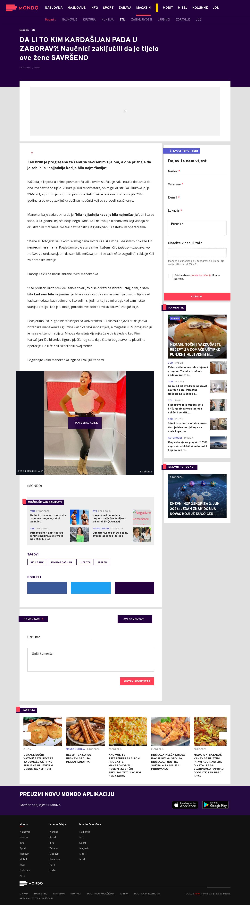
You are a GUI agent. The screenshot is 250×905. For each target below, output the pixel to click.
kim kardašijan (61, 562)
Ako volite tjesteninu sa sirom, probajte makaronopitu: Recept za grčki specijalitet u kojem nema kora (125, 765)
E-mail (174, 197)
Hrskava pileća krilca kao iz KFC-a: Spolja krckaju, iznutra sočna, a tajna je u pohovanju (168, 762)
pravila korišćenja (201, 275)
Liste (52, 870)
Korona (24, 837)
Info (22, 843)
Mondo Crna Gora (90, 824)
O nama (24, 893)
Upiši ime (33, 637)
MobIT (23, 859)
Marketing (40, 893)
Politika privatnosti (147, 893)
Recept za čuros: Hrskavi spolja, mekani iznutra (79, 758)
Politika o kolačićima (100, 893)
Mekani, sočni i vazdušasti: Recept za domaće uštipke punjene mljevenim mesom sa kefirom (38, 762)
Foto (22, 875)
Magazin (24, 30)
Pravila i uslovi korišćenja (36, 898)
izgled (102, 562)
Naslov (174, 171)
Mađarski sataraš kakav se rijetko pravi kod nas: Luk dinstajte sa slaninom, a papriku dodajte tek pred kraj (209, 765)
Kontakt (76, 893)
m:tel (197, 893)
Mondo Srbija (57, 824)
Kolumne (25, 870)
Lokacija (175, 210)
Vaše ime (175, 184)
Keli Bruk (37, 562)
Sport (23, 848)
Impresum (59, 893)
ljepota (85, 562)
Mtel (22, 865)
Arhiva (124, 893)
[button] (27, 736)
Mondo (24, 824)
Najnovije (25, 832)
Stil (33, 30)
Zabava (53, 848)
